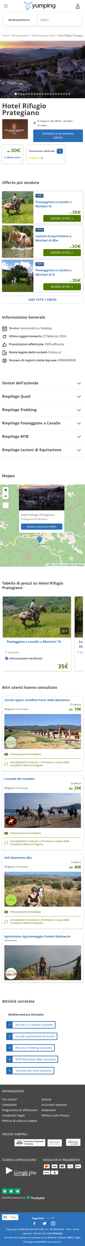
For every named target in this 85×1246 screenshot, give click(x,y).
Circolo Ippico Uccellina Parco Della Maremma (37, 700)
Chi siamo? (9, 1099)
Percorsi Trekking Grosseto (33, 1048)
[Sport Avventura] (39, 6)
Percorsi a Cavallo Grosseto (34, 1025)
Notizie (46, 1099)
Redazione (48, 1110)
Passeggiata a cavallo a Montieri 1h (34, 641)
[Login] (78, 6)
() (41, 158)
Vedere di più (60, 218)
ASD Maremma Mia (18, 857)
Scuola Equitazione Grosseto (35, 1036)
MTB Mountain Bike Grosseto (35, 1059)
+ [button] (5, 489)
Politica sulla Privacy (55, 1115)
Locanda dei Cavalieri (19, 778)
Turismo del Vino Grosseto (33, 1071)
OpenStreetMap (64, 565)
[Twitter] (44, 1224)
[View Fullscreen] (5, 505)
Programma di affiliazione (20, 1110)
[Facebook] (34, 1224)
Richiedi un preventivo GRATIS (58, 136)
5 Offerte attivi (12, 157)
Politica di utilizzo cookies (19, 1121)
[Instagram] (53, 1224)
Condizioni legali (13, 1115)
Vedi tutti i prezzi (42, 300)
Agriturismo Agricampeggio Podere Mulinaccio (37, 936)
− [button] (5, 496)
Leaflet (49, 565)
